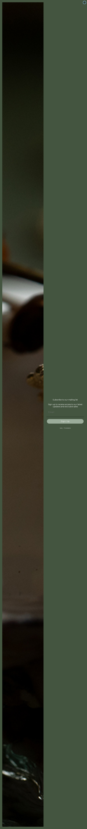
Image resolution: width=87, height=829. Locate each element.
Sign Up (65, 421)
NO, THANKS (65, 428)
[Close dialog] (84, 2)
